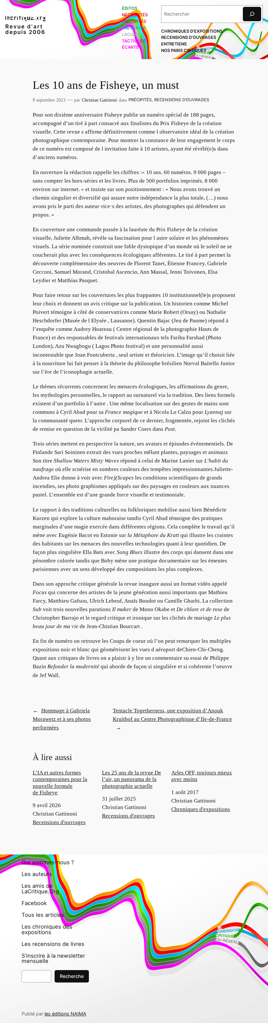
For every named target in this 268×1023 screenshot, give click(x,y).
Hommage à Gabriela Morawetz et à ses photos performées (62, 719)
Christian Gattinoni (99, 100)
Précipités (140, 99)
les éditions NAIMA (65, 1013)
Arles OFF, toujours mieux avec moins (201, 776)
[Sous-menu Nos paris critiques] (208, 50)
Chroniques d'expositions (200, 809)
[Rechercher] (252, 14)
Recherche (72, 976)
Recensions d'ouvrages (59, 822)
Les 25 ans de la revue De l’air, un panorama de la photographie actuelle (131, 779)
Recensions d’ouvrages (181, 99)
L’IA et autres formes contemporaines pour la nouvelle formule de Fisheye (60, 782)
